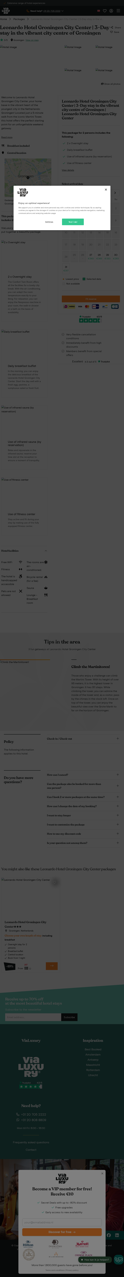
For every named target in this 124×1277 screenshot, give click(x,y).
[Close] (105, 189)
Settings (49, 222)
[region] (62, 208)
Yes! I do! (73, 222)
